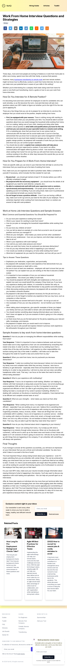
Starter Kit (5, 635)
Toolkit (56, 6)
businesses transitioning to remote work (28, 79)
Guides (4, 617)
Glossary (5, 628)
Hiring (6, 23)
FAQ (3, 624)
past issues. (21, 654)
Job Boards (5, 631)
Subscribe (40, 514)
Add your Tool (41, 621)
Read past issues (54, 514)
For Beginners (22, 617)
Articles (46, 6)
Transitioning (22, 632)
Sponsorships (41, 617)
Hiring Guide (34, 6)
